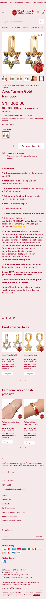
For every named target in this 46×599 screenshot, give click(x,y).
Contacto (6, 504)
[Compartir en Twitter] (10, 318)
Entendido (36, 595)
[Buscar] (41, 21)
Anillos (5, 27)
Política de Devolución (11, 521)
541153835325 (9, 481)
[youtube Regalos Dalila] (13, 472)
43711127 (6, 485)
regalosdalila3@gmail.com (13, 489)
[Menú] (3, 12)
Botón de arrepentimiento (22, 584)
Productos (6, 500)
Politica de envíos (9, 516)
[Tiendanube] (12, 589)
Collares (35, 27)
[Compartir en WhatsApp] (3, 318)
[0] (42, 12)
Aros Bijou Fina (18, 85)
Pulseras (16, 27)
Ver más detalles (8, 124)
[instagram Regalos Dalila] (3, 472)
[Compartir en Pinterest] (14, 318)
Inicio (4, 85)
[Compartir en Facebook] (7, 318)
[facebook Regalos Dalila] (8, 472)
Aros (25, 27)
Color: (6, 129)
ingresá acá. (6, 584)
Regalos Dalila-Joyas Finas (13, 512)
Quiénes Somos (8, 508)
